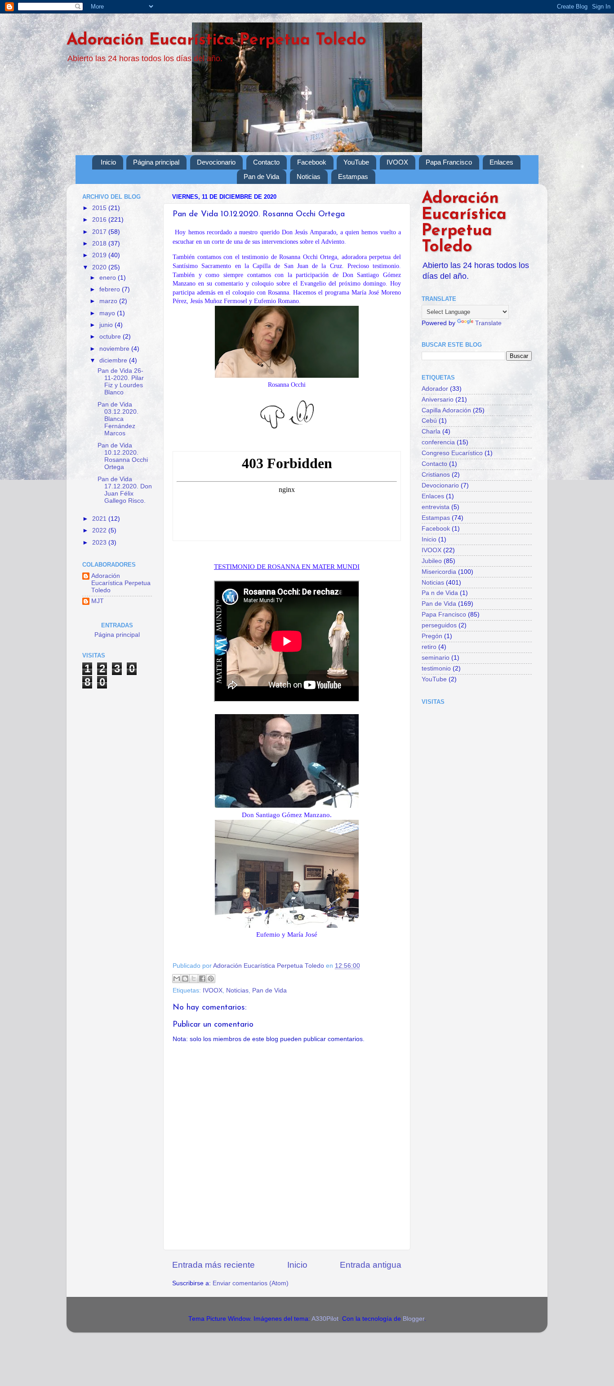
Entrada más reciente (213, 1265)
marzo (109, 301)
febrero (110, 289)
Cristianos (436, 474)
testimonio (436, 668)
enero (108, 277)
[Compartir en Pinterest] (210, 978)
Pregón (432, 636)
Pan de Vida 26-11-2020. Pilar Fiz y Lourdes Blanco (121, 381)
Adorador (435, 388)
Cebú (429, 420)
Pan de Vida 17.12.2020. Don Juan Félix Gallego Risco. (125, 490)
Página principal (156, 162)
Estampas (353, 176)
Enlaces (501, 162)
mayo (108, 313)
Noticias (308, 176)
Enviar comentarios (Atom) (251, 1283)
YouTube (356, 162)
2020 (100, 267)
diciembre (114, 360)
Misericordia (439, 571)
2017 (100, 231)
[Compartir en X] (193, 978)
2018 (100, 243)
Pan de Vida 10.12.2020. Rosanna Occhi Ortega (123, 456)
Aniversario (438, 399)
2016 (100, 219)
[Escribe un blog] (185, 978)
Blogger (413, 1318)
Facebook (311, 162)
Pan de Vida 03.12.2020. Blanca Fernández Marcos (118, 419)
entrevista (435, 507)
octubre (111, 336)
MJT (97, 601)
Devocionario (216, 162)
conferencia (438, 442)
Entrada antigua (370, 1265)
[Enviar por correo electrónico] (176, 978)
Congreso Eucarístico (452, 453)
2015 (100, 208)
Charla (431, 431)
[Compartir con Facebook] (202, 978)
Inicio (108, 162)
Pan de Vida (261, 176)
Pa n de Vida (440, 593)
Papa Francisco (449, 162)
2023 (100, 542)
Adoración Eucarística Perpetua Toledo (216, 40)
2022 (100, 530)
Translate (488, 323)
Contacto (266, 162)
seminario (435, 657)
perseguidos (439, 625)
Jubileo (432, 561)
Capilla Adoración (446, 410)
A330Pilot (324, 1318)
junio (107, 325)
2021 (100, 518)
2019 (100, 255)
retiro (429, 647)
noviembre (115, 348)
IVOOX (397, 162)
